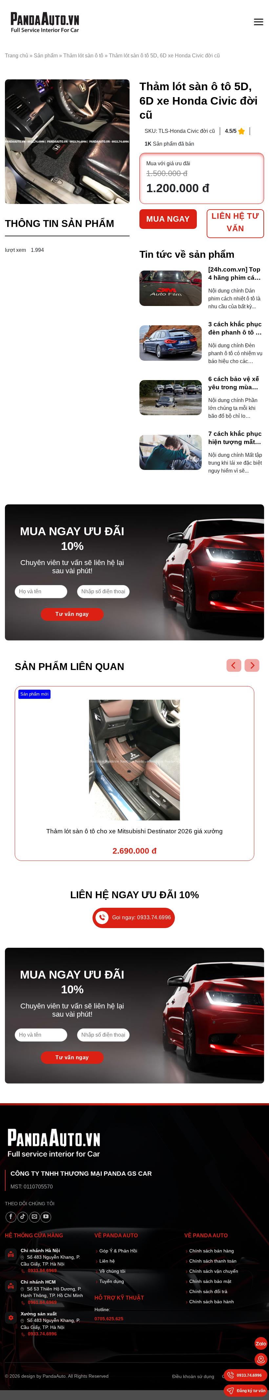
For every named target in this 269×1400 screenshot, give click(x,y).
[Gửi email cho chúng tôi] (34, 1217)
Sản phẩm (46, 55)
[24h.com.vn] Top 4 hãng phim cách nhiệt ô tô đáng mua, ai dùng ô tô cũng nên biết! (235, 274)
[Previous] (233, 665)
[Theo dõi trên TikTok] (22, 1217)
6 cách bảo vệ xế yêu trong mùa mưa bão (233, 383)
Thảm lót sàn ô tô (83, 55)
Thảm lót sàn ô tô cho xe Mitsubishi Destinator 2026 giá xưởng (134, 831)
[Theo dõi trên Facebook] (11, 1217)
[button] (258, 22)
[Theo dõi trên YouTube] (45, 1217)
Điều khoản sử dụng (193, 1376)
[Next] (251, 665)
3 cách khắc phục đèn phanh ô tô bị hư (235, 329)
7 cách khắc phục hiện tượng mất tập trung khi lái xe (236, 438)
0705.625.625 (108, 1318)
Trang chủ (16, 55)
